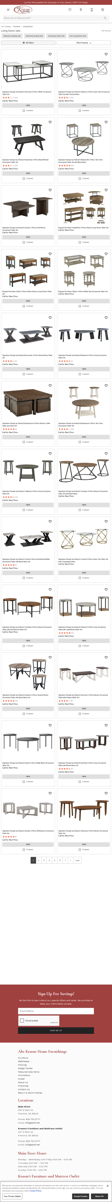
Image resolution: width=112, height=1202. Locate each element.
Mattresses (23, 1061)
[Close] (108, 1186)
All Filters (30, 43)
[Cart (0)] (102, 9)
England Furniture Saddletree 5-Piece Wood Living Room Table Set (83, 228)
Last (77, 860)
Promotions (24, 1075)
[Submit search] (105, 18)
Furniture (16, 26)
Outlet (21, 1079)
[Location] (81, 9)
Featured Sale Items (28, 1072)
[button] (8, 9)
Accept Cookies (80, 1196)
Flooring (22, 1065)
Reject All (99, 1196)
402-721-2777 (33, 1119)
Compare (29, 110)
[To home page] (23, 10)
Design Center (25, 1068)
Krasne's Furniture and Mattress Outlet (40, 1128)
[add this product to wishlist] (50, 54)
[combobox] (84, 43)
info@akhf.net (32, 1122)
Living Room (28, 26)
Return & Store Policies (30, 1092)
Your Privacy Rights (12, 1196)
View (28, 105)
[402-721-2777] (92, 9)
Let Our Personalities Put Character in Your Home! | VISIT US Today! (56, 2)
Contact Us (24, 1089)
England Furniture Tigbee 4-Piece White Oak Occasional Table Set (83, 291)
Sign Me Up (56, 1030)
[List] (70, 9)
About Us (23, 1082)
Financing (23, 1086)
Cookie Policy (35, 1191)
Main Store (24, 1106)
